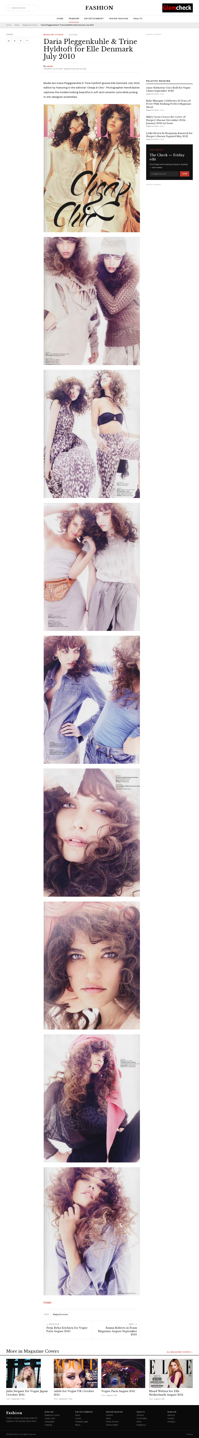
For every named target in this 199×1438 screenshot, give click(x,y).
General (140, 1415)
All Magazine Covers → (180, 1352)
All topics (171, 1422)
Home (60, 19)
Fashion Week (112, 1425)
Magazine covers (60, 1314)
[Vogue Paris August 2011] (123, 1373)
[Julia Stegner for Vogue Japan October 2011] (28, 1373)
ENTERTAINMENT (94, 19)
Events (78, 1418)
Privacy (190, 1434)
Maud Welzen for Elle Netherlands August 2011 (166, 1393)
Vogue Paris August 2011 (118, 1391)
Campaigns (49, 1422)
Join (184, 174)
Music (77, 1425)
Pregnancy (141, 1425)
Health (137, 19)
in (8, 41)
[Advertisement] (169, 55)
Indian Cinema (112, 1422)
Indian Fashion (118, 19)
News (17, 25)
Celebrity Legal (81, 1422)
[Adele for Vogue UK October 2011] (76, 1373)
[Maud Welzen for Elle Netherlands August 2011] (171, 1373)
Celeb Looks (50, 1418)
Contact (170, 1418)
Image (47, 1302)
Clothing (48, 1425)
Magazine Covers (30, 25)
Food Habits (142, 1418)
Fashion (99, 7)
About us (171, 1415)
